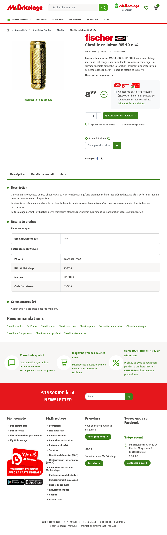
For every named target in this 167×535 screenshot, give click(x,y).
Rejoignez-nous (96, 436)
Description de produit (98, 75)
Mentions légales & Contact (80, 522)
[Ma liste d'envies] (146, 7)
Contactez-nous (57, 435)
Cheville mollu (15, 326)
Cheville (60, 30)
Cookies (53, 494)
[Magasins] (64, 362)
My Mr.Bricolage (18, 440)
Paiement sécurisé (58, 445)
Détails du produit (42, 174)
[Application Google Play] (16, 482)
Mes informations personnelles (26, 435)
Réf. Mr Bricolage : (92, 52)
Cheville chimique (136, 326)
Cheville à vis (48, 326)
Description (17, 174)
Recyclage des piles (59, 489)
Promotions (55, 425)
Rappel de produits (59, 484)
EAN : (110, 52)
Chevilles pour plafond (48, 333)
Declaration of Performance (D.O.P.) (62, 461)
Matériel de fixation (42, 30)
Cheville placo (87, 326)
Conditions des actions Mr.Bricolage (59, 469)
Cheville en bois (67, 326)
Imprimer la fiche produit (38, 99)
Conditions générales (112, 522)
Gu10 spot (32, 326)
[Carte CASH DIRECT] (116, 362)
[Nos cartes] (25, 460)
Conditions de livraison (61, 440)
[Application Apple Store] (34, 482)
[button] (156, 7)
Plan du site (55, 499)
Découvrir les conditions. (131, 103)
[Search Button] (103, 7)
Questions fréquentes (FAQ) (63, 455)
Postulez (92, 463)
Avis (63, 174)
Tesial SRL (112, 526)
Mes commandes (18, 425)
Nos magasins (56, 430)
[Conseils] (12, 362)
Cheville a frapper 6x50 (19, 333)
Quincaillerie (21, 30)
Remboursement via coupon (63, 480)
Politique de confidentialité (63, 475)
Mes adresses (17, 430)
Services (53, 450)
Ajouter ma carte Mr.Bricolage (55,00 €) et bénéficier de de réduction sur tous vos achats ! (136, 95)
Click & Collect (97, 138)
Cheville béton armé (75, 333)
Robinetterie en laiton (111, 326)
